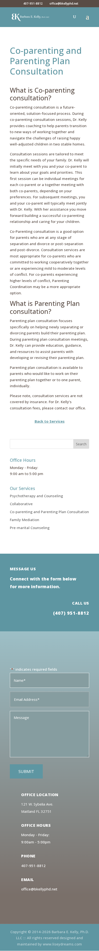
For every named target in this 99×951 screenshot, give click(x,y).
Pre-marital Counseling (30, 527)
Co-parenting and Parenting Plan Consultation (49, 511)
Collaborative (21, 503)
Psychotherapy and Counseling (36, 495)
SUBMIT (26, 771)
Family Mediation (24, 519)
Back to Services (50, 421)
